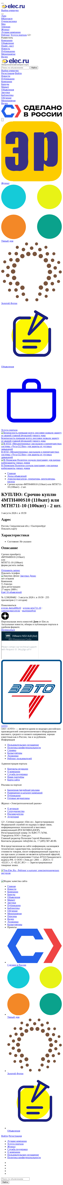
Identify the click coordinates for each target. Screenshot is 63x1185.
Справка (11, 750)
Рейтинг (5, 35)
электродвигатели (10, 610)
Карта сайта (13, 779)
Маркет (11, 900)
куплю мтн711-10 (32, 608)
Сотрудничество (15, 811)
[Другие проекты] (2, 119)
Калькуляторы (14, 753)
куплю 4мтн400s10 (11, 608)
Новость (5, 48)
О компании (13, 771)
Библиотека (13, 908)
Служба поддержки (17, 774)
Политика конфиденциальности (24, 747)
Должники (13, 755)
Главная (11, 473)
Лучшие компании (11, 32)
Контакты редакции (17, 769)
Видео (4, 56)
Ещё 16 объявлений (11, 592)
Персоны (12, 916)
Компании (12, 891)
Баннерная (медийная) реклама (23, 790)
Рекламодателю (15, 814)
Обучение (12, 911)
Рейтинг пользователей (19, 758)
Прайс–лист (7, 46)
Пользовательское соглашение (23, 745)
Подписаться (8, 630)
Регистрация (7, 73)
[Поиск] (2, 13)
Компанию (7, 40)
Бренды (11, 894)
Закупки (11, 902)
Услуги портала (19, 35)
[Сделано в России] (31, 116)
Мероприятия (14, 913)
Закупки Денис (28, 576)
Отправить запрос (10, 570)
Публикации (14, 795)
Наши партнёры (15, 777)
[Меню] (2, 3)
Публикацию (8, 51)
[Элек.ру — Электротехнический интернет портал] (13, 7)
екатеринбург (29, 610)
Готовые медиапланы (18, 798)
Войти (18, 73)
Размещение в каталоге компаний (25, 792)
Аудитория (13, 816)
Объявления (13, 897)
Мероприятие (8, 54)
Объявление (7, 43)
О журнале (13, 808)
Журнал (5, 29)
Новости (11, 889)
